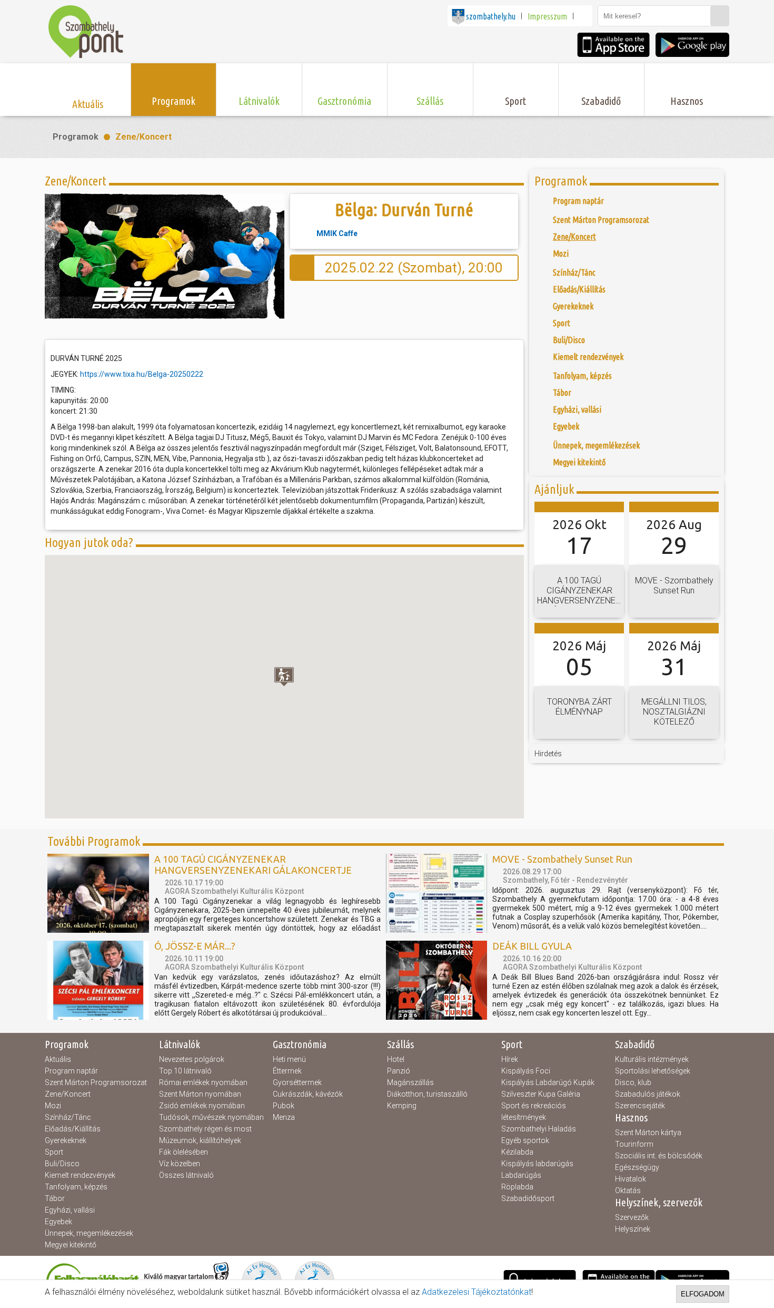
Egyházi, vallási (70, 1210)
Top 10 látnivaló (185, 1071)
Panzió (398, 1071)
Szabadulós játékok (647, 1094)
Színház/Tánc (68, 1117)
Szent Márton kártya (648, 1132)
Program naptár (71, 1071)
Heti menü (289, 1059)
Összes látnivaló (186, 1175)
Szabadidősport (527, 1198)
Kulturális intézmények (652, 1059)
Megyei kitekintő (70, 1245)
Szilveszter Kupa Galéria (540, 1094)
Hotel (395, 1059)
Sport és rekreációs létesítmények (533, 1111)
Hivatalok (630, 1179)
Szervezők (632, 1217)
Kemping (401, 1105)
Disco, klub (633, 1082)
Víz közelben (179, 1163)
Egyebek (58, 1221)
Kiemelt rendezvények (80, 1175)
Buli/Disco (62, 1163)
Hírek (509, 1059)
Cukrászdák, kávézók (308, 1094)
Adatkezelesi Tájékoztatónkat (476, 1292)
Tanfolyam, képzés (76, 1187)
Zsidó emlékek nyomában (202, 1105)
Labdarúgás (521, 1175)
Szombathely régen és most (205, 1129)
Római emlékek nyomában (203, 1082)
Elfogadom (703, 1294)
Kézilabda (517, 1152)
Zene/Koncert (143, 137)
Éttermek (287, 1071)
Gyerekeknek (65, 1140)
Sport (54, 1152)
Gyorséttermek (297, 1082)
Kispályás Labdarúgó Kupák (547, 1082)
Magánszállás (410, 1082)
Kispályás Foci (525, 1071)
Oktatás (628, 1190)
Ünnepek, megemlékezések (89, 1233)
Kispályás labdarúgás (537, 1163)
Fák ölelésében (183, 1152)
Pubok (283, 1105)
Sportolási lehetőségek (652, 1071)
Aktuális (58, 1059)
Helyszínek (632, 1229)
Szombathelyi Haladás (538, 1129)
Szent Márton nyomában (200, 1094)
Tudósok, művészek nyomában (211, 1117)
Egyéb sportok (525, 1140)
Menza (284, 1117)
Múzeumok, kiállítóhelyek (200, 1140)
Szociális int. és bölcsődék (658, 1155)
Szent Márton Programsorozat (96, 1082)
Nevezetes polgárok (191, 1059)
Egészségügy (637, 1167)
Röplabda (517, 1187)
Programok (75, 137)
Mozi (53, 1105)
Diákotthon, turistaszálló (427, 1094)
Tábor (55, 1198)
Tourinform (634, 1144)
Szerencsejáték (640, 1105)
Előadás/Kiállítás (73, 1129)
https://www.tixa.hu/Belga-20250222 (141, 374)
